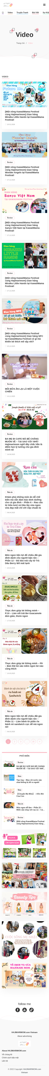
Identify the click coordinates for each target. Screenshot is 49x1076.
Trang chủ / (21, 43)
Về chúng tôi (7, 1054)
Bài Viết (35, 12)
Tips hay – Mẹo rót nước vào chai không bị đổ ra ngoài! (29, 781)
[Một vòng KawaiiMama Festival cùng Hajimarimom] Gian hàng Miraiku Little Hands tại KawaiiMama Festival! (24, 115)
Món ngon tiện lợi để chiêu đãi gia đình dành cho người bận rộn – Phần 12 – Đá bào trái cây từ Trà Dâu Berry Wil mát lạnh (23, 559)
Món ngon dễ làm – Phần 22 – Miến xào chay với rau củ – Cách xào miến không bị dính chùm (30, 808)
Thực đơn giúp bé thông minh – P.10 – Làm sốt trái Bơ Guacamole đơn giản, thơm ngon (23, 613)
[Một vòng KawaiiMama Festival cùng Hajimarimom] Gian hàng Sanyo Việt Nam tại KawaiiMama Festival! (22, 226)
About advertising (24, 1036)
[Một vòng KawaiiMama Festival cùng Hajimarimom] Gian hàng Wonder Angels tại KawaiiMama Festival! (22, 171)
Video (10, 12)
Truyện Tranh (22, 12)
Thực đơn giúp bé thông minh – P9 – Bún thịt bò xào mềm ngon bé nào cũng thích (24, 666)
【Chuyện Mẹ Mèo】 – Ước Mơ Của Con (30, 795)
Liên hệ (5, 1061)
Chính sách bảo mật (10, 1058)
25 (33, 742)
